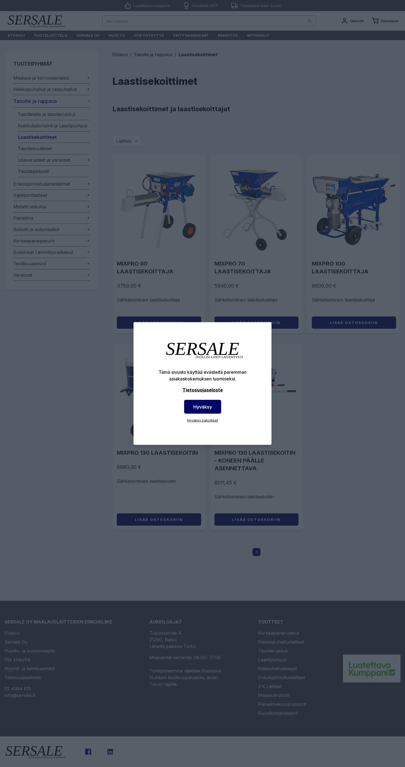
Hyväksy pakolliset (202, 420)
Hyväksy (202, 407)
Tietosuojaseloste (202, 390)
